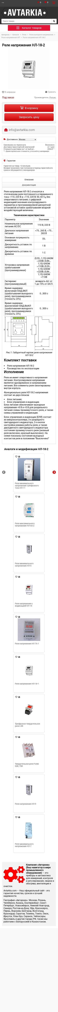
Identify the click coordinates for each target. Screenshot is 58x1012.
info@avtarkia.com (22, 130)
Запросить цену (29, 117)
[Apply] (54, 21)
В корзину (31, 108)
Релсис (52, 97)
